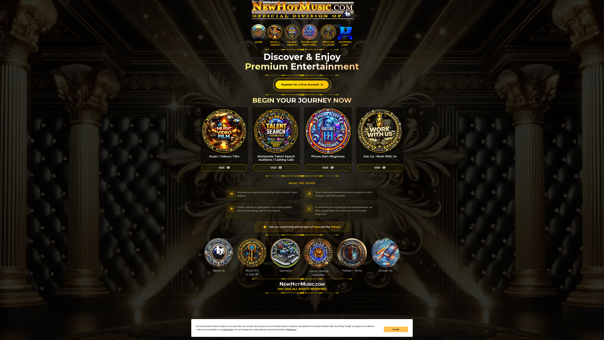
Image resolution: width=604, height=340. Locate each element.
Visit (221, 167)
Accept (396, 329)
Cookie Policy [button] (227, 330)
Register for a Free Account (300, 84)
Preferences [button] (291, 330)
